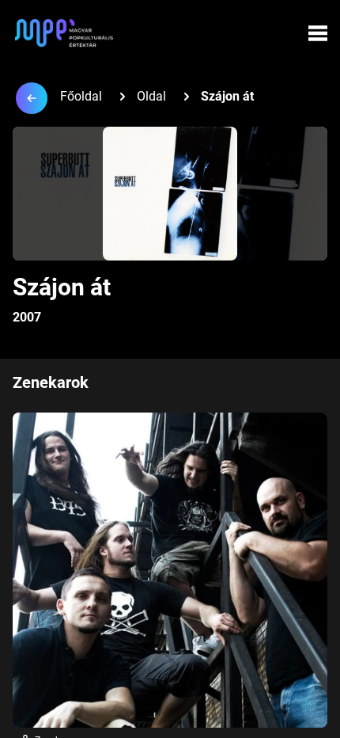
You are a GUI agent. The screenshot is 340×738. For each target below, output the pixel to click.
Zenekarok (51, 382)
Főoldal (81, 96)
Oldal (151, 96)
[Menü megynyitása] (317, 33)
